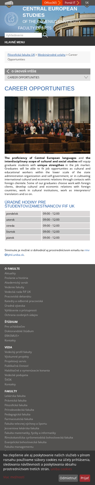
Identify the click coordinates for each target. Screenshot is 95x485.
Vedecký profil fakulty (18, 352)
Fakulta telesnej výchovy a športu (26, 424)
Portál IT (70, 3)
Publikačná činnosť (16, 366)
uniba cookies (61, 469)
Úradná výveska (15, 306)
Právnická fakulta (16, 400)
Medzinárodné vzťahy (51, 55)
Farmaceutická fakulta (19, 419)
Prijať (85, 478)
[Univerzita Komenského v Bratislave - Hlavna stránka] (11, 18)
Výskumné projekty (17, 356)
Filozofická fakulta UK (21, 55)
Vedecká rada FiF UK (18, 292)
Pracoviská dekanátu (18, 296)
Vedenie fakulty (14, 287)
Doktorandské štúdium (19, 331)
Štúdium (11, 322)
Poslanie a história (16, 278)
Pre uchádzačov (15, 326)
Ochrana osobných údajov (21, 315)
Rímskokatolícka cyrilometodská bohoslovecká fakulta (39, 437)
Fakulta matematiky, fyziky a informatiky (30, 433)
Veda (8, 347)
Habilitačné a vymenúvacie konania (27, 370)
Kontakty (10, 340)
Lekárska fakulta (15, 396)
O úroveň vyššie (24, 71)
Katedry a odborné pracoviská (24, 301)
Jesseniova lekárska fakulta (22, 428)
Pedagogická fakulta (17, 414)
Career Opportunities (23, 77)
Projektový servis (15, 361)
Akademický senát (16, 282)
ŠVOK (8, 380)
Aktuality (10, 273)
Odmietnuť (68, 478)
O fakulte (12, 269)
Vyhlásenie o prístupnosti (21, 310)
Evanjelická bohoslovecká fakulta (26, 442)
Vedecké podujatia (16, 375)
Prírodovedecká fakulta (19, 410)
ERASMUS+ (12, 336)
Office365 (50, 3)
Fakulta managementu (19, 447)
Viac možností (13, 477)
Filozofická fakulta (16, 405)
